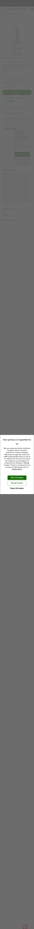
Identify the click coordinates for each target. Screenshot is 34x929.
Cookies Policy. (17, 469)
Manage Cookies (17, 483)
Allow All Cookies (17, 478)
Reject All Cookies (17, 488)
